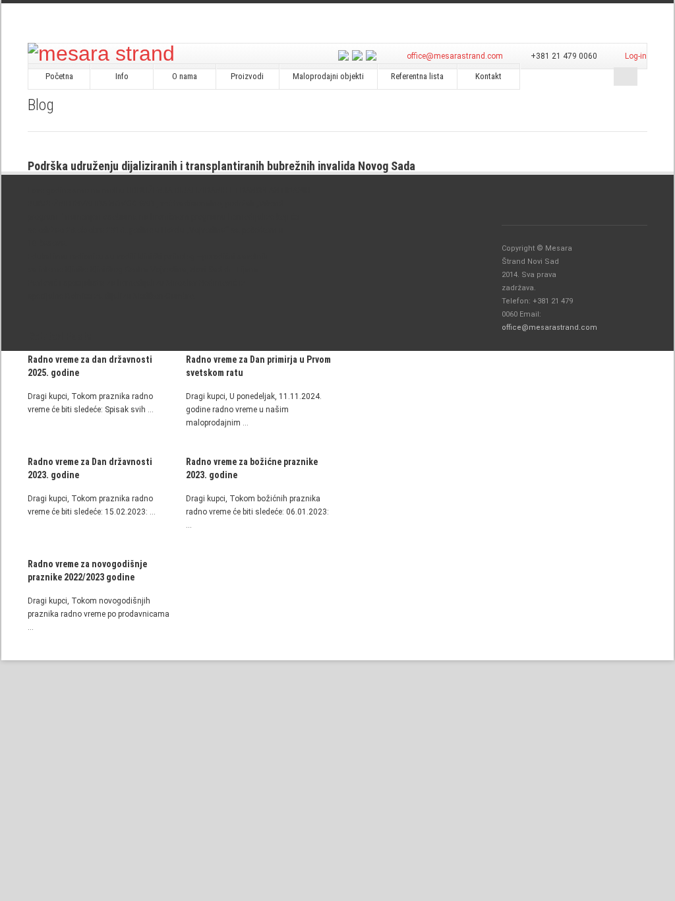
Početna (59, 76)
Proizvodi (247, 76)
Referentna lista (417, 76)
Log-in (636, 56)
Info (122, 76)
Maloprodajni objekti (328, 76)
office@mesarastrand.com (455, 56)
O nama (184, 76)
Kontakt (488, 76)
